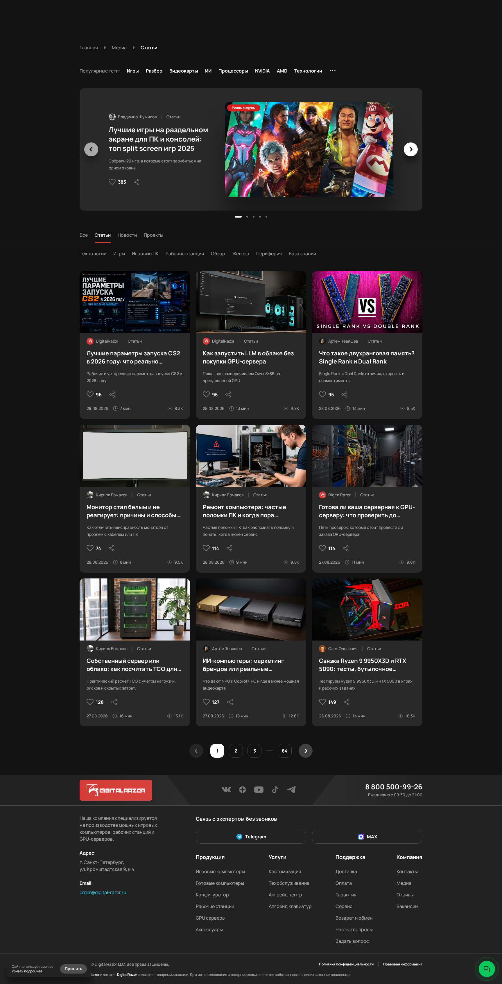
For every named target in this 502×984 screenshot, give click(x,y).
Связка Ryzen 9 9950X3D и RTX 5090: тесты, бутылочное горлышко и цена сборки (362, 665)
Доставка (346, 871)
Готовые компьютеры (220, 883)
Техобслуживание (289, 883)
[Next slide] (411, 149)
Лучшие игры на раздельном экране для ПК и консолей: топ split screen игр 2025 (158, 139)
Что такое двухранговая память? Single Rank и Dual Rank (367, 357)
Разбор (154, 71)
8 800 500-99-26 (393, 786)
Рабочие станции (185, 253)
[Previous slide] (91, 149)
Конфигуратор (212, 894)
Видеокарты (183, 71)
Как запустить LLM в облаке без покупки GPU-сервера (248, 357)
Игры (133, 71)
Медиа (404, 883)
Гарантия (346, 894)
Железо (240, 253)
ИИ (208, 71)
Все (84, 235)
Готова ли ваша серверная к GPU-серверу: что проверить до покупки (367, 511)
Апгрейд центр (285, 894)
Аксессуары (209, 929)
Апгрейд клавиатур (290, 906)
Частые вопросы (354, 929)
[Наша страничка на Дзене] (242, 791)
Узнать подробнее (27, 971)
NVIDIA (262, 71)
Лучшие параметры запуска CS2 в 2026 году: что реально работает (133, 357)
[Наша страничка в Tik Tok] (275, 791)
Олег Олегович (343, 648)
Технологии (308, 71)
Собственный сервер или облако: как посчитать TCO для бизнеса (132, 665)
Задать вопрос (352, 941)
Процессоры (233, 71)
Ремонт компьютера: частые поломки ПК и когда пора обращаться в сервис (244, 511)
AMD (282, 71)
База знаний (302, 253)
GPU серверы (210, 918)
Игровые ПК (145, 253)
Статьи (103, 235)
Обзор (218, 253)
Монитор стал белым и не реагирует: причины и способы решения (131, 511)
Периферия (269, 253)
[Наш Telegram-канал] (291, 791)
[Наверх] (487, 949)
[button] (238, 217)
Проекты (153, 235)
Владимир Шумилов (137, 117)
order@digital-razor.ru (103, 892)
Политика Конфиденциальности (346, 964)
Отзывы (405, 894)
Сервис (344, 906)
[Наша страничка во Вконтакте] (226, 791)
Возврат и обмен (354, 918)
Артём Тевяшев (343, 341)
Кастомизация (285, 871)
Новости (127, 235)
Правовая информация (402, 964)
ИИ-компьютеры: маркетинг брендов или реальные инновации (243, 665)
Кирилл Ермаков (112, 495)
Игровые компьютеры (220, 871)
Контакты (407, 871)
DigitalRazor (107, 341)
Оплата (344, 883)
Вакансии (407, 906)
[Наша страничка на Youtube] (258, 791)
